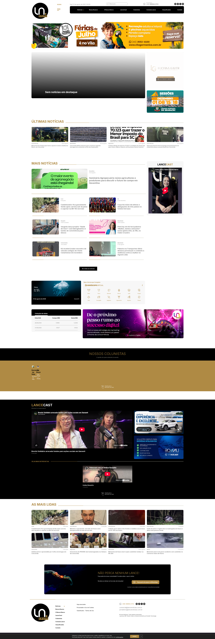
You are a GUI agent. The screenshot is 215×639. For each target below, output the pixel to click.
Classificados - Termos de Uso (85, 610)
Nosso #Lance (93, 9)
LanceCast (123, 9)
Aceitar (134, 636)
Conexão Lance (151, 9)
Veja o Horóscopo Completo (92, 282)
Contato (179, 9)
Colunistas (136, 9)
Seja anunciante (81, 604)
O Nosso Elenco (109, 9)
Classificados (166, 9)
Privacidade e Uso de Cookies (85, 607)
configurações (119, 637)
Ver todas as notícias (88, 268)
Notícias (79, 9)
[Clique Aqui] (107, 35)
